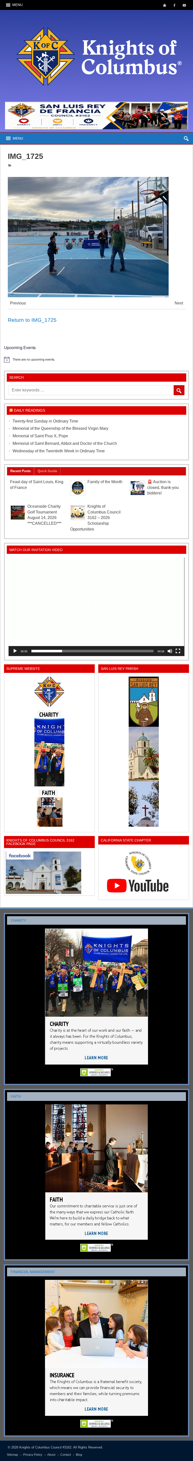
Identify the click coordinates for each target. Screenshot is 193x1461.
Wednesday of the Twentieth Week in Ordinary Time (59, 451)
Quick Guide (47, 471)
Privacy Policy (32, 1454)
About (51, 1454)
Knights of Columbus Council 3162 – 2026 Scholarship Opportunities (95, 517)
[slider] (92, 651)
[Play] (15, 651)
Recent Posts (20, 471)
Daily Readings (29, 410)
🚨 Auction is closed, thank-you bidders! (163, 487)
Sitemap (12, 1454)
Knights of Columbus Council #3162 (45, 1447)
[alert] (96, 360)
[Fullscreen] (177, 651)
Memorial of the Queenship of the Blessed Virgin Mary (60, 428)
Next (179, 303)
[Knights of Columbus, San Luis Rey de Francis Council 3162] (49, 751)
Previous (18, 303)
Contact (65, 1454)
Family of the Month (104, 482)
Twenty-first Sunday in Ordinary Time (45, 421)
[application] (96, 607)
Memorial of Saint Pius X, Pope (40, 436)
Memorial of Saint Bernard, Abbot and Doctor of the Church (65, 443)
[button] (96, 607)
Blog (79, 1454)
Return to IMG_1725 (32, 320)
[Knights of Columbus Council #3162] (96, 14)
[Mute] (169, 651)
